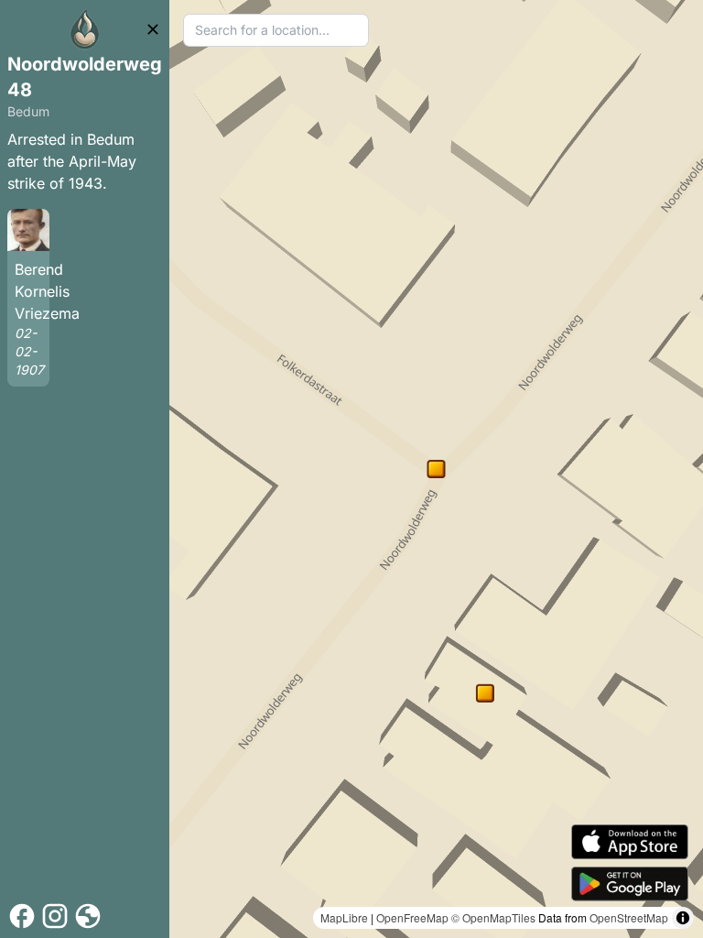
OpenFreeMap (412, 917)
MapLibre (344, 917)
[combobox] (276, 30)
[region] (436, 469)
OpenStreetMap (628, 917)
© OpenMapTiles (493, 917)
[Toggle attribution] (683, 918)
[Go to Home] (85, 29)
